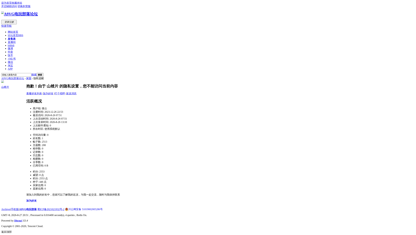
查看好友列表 (34, 93)
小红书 (12, 58)
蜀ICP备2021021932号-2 (50, 209)
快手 (10, 55)
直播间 (12, 42)
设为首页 (6, 2)
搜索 (34, 74)
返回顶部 (6, 231)
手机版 (15, 209)
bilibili (11, 45)
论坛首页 (15, 35)
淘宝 (10, 65)
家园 (28, 78)
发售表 (12, 38)
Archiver (5, 209)
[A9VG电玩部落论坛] (19, 14)
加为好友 (48, 93)
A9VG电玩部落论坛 (12, 78)
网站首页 (13, 32)
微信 (10, 62)
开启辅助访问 (9, 6)
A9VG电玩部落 (28, 209)
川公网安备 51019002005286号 (85, 209)
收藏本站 (17, 2)
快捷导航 (6, 26)
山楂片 (5, 87)
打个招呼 (60, 93)
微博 (10, 48)
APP (10, 68)
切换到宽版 (24, 6)
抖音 (10, 52)
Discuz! (18, 220)
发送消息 (71, 93)
